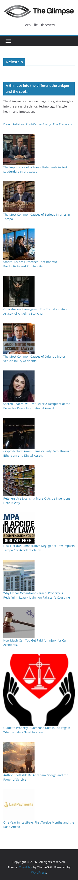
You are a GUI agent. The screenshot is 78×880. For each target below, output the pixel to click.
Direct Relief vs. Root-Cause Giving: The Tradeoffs (37, 124)
